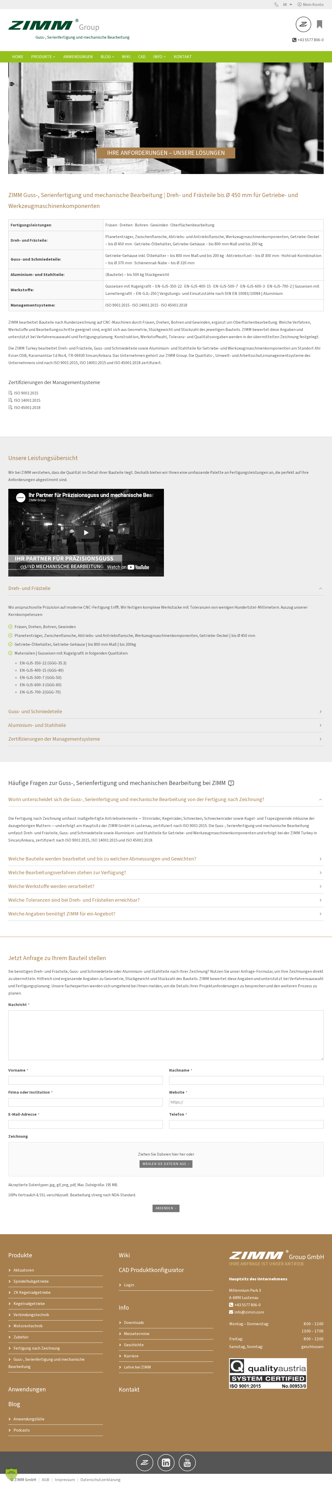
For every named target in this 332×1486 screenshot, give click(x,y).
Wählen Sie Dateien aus (164, 1164)
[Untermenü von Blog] (113, 56)
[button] (311, 4)
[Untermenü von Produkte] (54, 56)
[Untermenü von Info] (164, 56)
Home (17, 57)
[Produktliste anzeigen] (319, 24)
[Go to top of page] (324, 1478)
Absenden (164, 1208)
